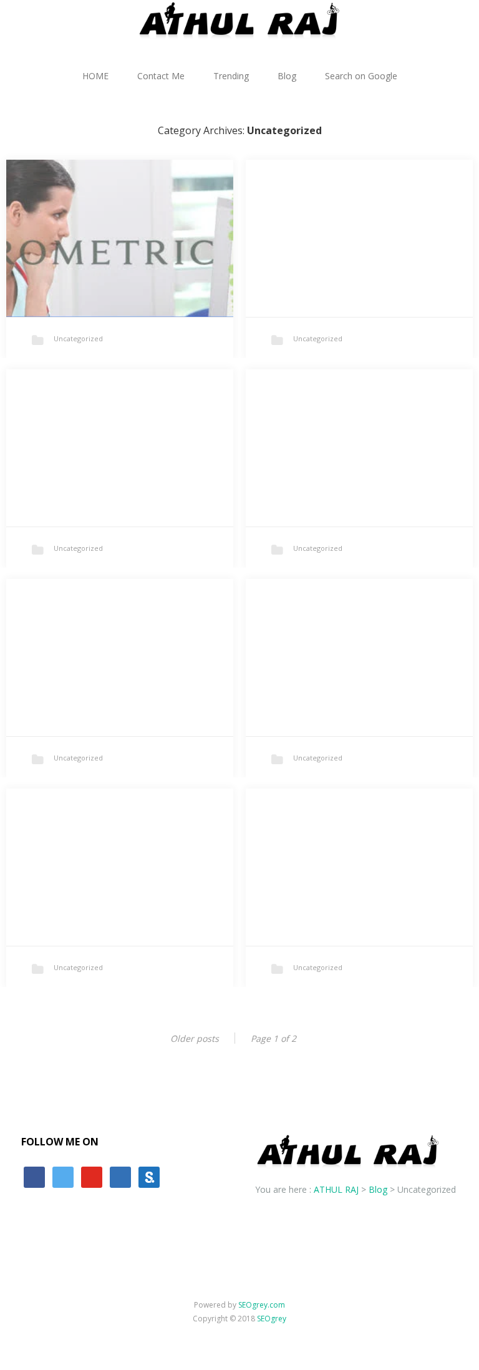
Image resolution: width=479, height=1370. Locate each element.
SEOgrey (271, 1318)
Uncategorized (78, 338)
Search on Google (361, 76)
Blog (287, 76)
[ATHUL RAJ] (239, 20)
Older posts (194, 1038)
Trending (231, 76)
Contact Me (161, 76)
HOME (95, 76)
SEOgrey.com (261, 1305)
